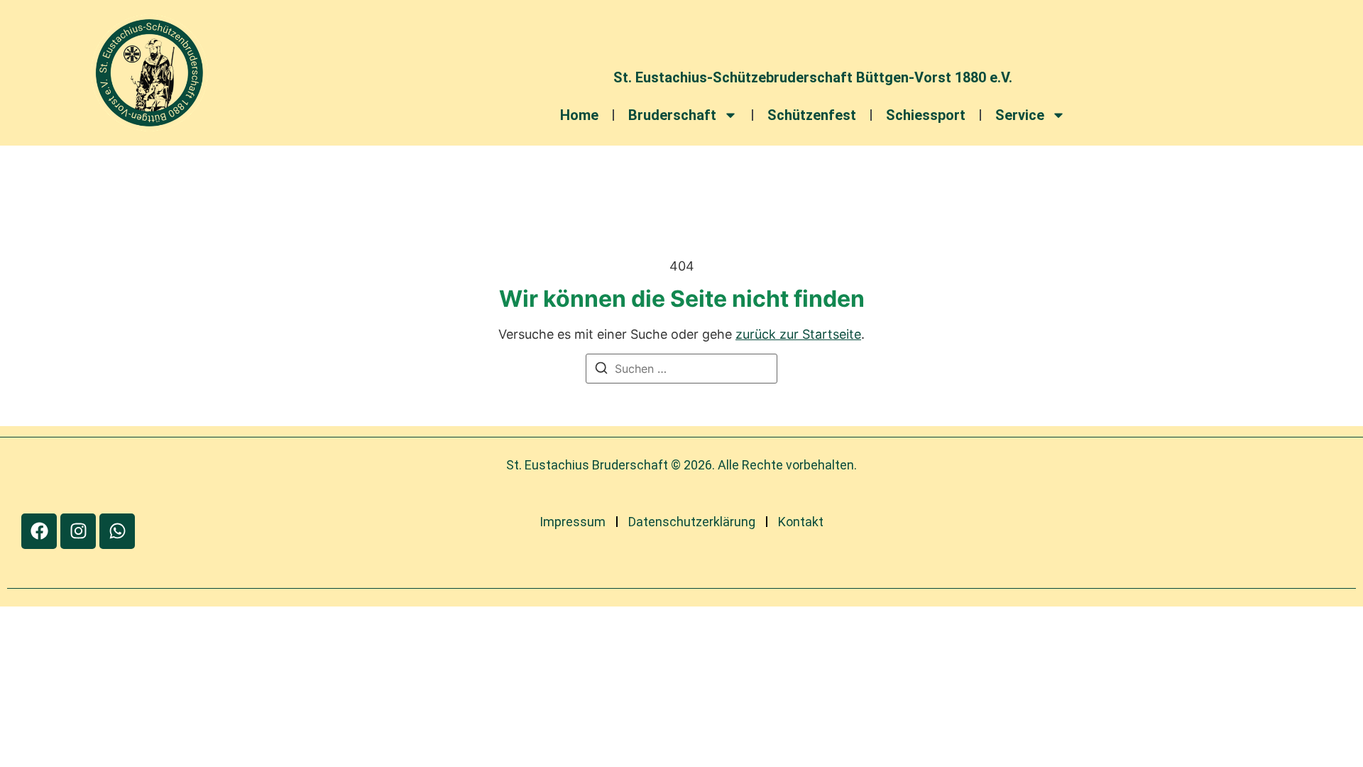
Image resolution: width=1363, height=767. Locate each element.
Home (579, 115)
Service (1019, 115)
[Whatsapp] (117, 531)
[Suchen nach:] (681, 369)
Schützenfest (811, 115)
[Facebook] (39, 531)
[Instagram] (78, 531)
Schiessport (925, 115)
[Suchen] (601, 370)
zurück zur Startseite (798, 334)
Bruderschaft (672, 115)
